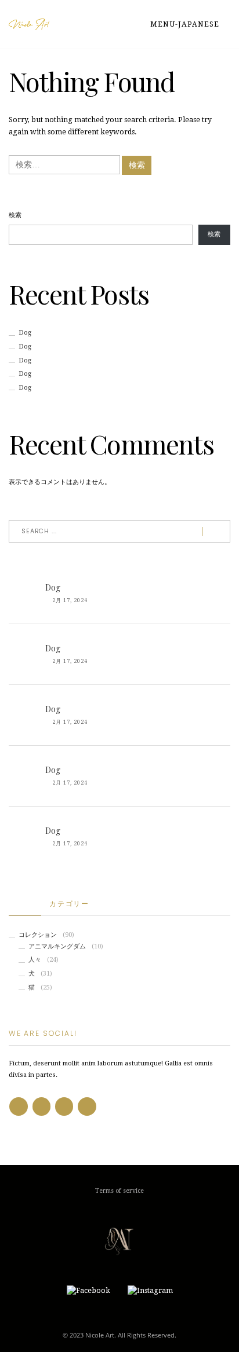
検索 (15, 215)
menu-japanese (186, 24)
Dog (25, 332)
